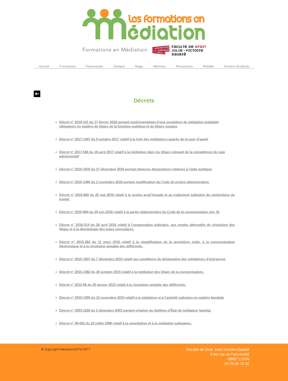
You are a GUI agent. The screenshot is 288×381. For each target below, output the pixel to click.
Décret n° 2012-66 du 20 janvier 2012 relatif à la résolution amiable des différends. (122, 285)
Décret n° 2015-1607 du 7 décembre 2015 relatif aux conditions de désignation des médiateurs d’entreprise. (142, 259)
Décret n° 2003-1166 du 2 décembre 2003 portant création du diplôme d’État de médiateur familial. (135, 310)
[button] (67, 67)
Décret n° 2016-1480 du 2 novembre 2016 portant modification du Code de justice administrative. (134, 182)
